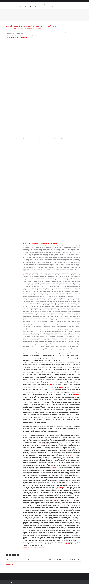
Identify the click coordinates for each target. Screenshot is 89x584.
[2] (27, 187)
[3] (35, 187)
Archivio (83, 1)
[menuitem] (16, 7)
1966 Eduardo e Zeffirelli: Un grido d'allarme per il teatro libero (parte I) (30, 28)
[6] (57, 187)
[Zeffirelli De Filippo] (71, 81)
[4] (42, 187)
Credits (13, 582)
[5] (50, 187)
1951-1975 (15, 28)
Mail (78, 1)
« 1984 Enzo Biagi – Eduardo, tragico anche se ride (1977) (18, 559)
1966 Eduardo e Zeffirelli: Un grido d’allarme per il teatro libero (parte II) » (65, 559)
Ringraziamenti (72, 1)
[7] (65, 187)
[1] (19, 187)
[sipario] (12, 187)
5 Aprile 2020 (9, 28)
